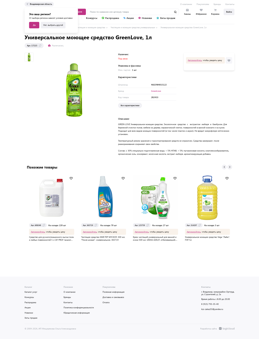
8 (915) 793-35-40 (210, 304)
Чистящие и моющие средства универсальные (133, 27)
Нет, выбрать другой (53, 25)
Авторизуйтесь (195, 60)
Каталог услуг (31, 291)
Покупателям (202, 4)
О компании (186, 4)
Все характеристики (130, 105)
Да (34, 25)
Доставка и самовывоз (113, 297)
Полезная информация (113, 291)
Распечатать (58, 45)
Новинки (29, 312)
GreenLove (156, 91)
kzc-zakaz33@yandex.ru (212, 309)
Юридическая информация (77, 312)
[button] (224, 167)
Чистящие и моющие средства (90, 27)
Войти (229, 11)
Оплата (106, 302)
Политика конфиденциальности (79, 307)
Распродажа (30, 302)
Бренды (217, 4)
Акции (28, 307)
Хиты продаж (31, 317)
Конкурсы (29, 297)
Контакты (229, 4)
